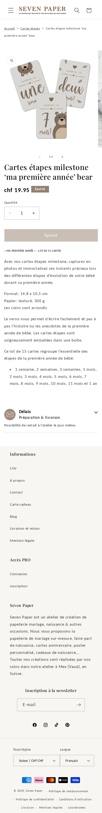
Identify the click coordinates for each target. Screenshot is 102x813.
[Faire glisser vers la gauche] (39, 156)
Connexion (18, 573)
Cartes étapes (30, 28)
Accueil (9, 28)
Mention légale (22, 540)
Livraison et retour (25, 528)
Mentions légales (51, 807)
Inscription (18, 586)
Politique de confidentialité (35, 799)
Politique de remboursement (68, 791)
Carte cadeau (20, 504)
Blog (13, 516)
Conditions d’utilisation (75, 799)
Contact (16, 492)
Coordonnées (77, 807)
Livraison (27, 807)
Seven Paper (34, 791)
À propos (17, 480)
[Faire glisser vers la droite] (62, 156)
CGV (13, 468)
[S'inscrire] (79, 704)
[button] (11, 10)
